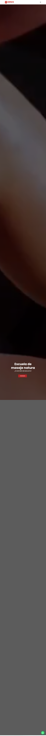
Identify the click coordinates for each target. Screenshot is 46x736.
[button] (42, 732)
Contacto (22, 376)
